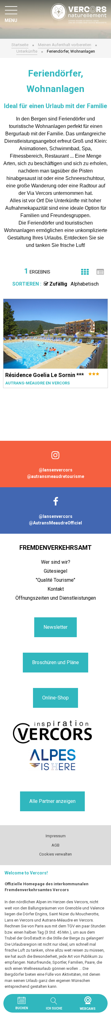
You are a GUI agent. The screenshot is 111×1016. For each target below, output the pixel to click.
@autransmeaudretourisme (55, 476)
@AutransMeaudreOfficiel (55, 522)
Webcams (87, 1000)
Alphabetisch (85, 284)
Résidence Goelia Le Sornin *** (44, 375)
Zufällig (58, 284)
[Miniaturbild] (85, 272)
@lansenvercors (55, 469)
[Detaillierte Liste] (100, 272)
